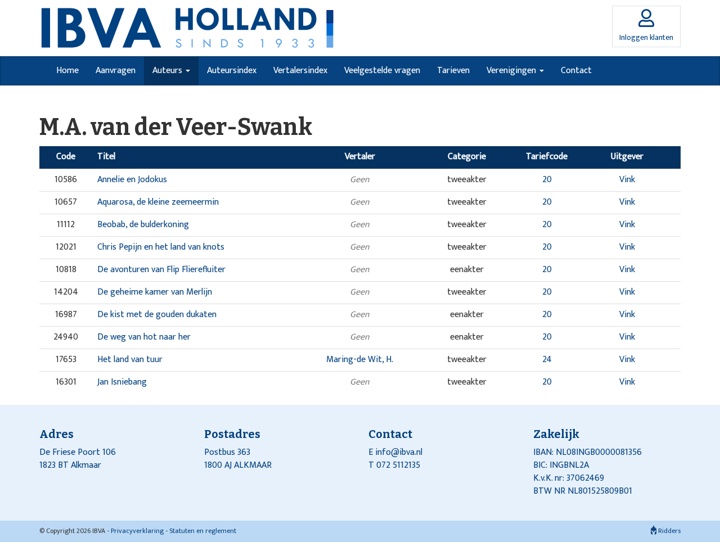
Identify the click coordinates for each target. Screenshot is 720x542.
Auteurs (168, 70)
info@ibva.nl (398, 452)
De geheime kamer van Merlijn (154, 292)
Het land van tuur (130, 359)
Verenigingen (512, 70)
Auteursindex (231, 70)
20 (547, 179)
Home (67, 70)
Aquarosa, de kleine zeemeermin (158, 202)
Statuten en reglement (202, 530)
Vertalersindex (300, 70)
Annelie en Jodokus (132, 179)
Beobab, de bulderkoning (143, 224)
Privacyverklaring (137, 530)
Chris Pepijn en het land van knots (160, 247)
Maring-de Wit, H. (359, 359)
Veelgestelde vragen (382, 70)
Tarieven (453, 70)
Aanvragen (116, 70)
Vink (627, 179)
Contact (576, 70)
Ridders (668, 530)
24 (547, 359)
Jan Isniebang (122, 382)
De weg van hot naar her (144, 337)
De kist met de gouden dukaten (157, 314)
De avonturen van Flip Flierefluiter (161, 269)
